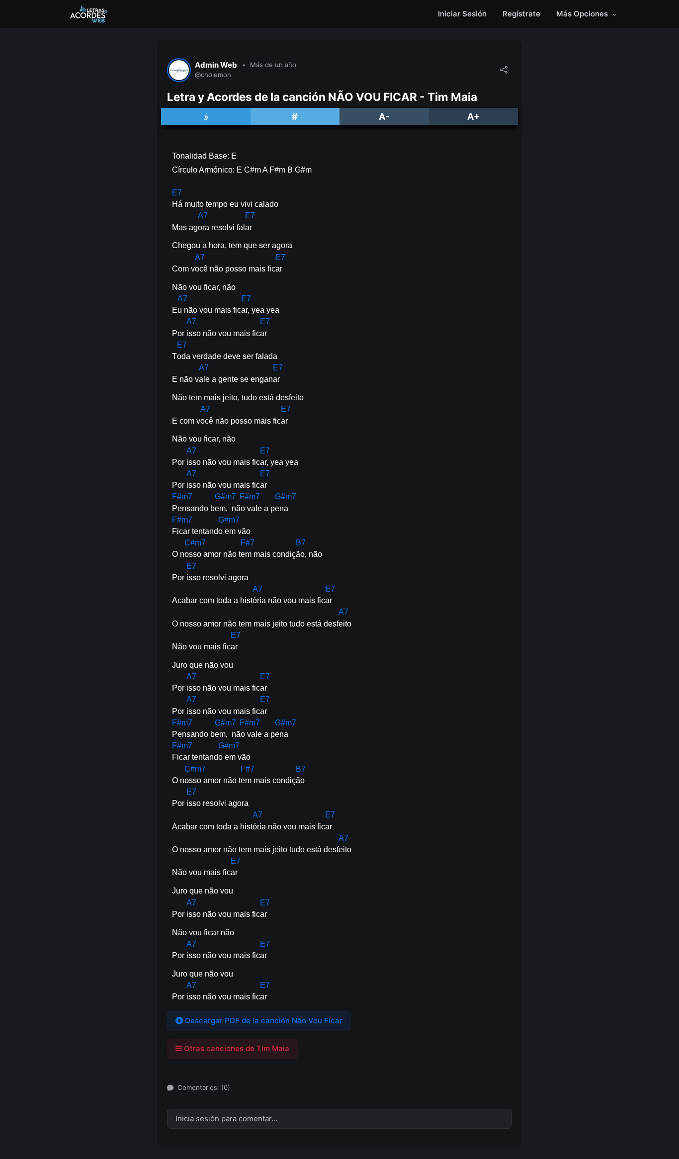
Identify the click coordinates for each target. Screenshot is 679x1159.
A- (384, 116)
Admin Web (216, 65)
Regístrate (521, 13)
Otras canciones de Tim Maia (235, 1048)
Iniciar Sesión (462, 13)
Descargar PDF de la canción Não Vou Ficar (262, 1020)
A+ (473, 116)
